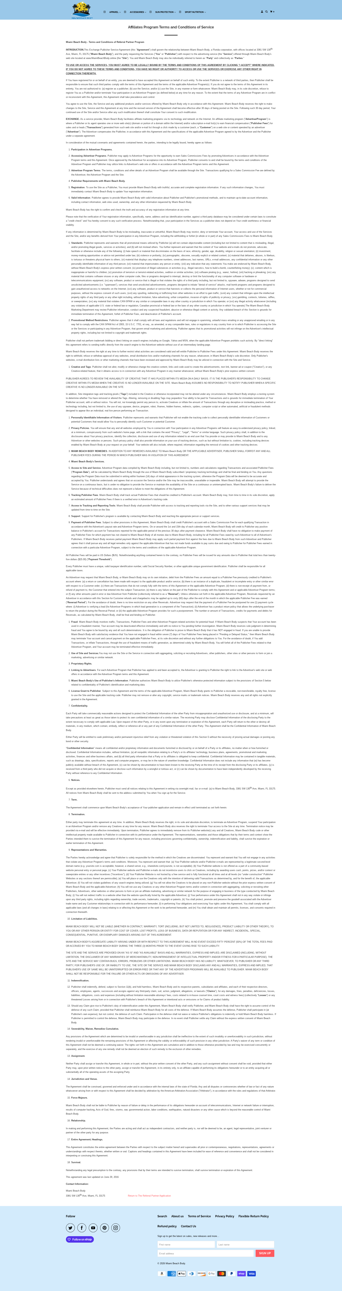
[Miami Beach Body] (82, 10)
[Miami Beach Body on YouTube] (94, 1227)
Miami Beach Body (175, 1263)
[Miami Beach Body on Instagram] (116, 1227)
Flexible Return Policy (254, 1216)
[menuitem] (112, 12)
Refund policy (167, 1226)
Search (162, 1216)
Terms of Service (199, 1216)
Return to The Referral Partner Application (149, 1196)
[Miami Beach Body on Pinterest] (105, 1227)
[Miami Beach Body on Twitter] (71, 1227)
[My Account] (262, 12)
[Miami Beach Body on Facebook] (82, 1227)
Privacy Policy (224, 1216)
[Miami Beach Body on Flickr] (124, 1227)
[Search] (267, 12)
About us (177, 1216)
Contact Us (188, 1226)
